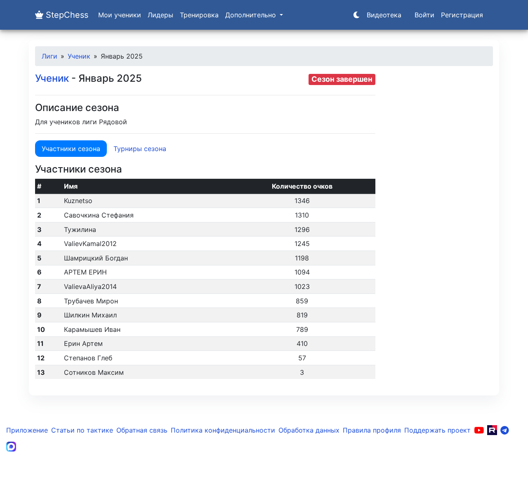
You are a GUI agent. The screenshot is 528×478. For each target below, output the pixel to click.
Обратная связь (141, 430)
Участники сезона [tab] (71, 148)
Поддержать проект (437, 430)
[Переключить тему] (356, 14)
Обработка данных (308, 430)
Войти (424, 15)
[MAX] (11, 447)
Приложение (27, 430)
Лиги (49, 56)
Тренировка (199, 15)
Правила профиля (372, 430)
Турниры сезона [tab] (139, 148)
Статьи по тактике (82, 430)
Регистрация (462, 15)
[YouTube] (479, 430)
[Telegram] (504, 430)
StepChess (65, 15)
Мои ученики (119, 15)
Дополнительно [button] (251, 15)
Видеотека (384, 15)
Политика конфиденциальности (223, 430)
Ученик (79, 56)
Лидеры (160, 15)
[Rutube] (492, 430)
